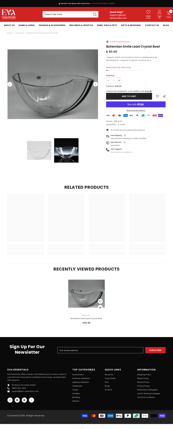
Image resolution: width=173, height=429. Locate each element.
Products (20, 33)
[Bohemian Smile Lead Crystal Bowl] (86, 293)
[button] (9, 84)
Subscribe (155, 350)
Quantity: (110, 75)
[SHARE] (163, 96)
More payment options (136, 110)
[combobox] (67, 14)
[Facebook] (10, 400)
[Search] (70, 14)
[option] (86, 4)
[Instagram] (17, 400)
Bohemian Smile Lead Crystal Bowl (86, 318)
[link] (157, 96)
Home (10, 33)
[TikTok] (24, 400)
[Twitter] (31, 400)
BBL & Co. (118, 121)
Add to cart (129, 96)
